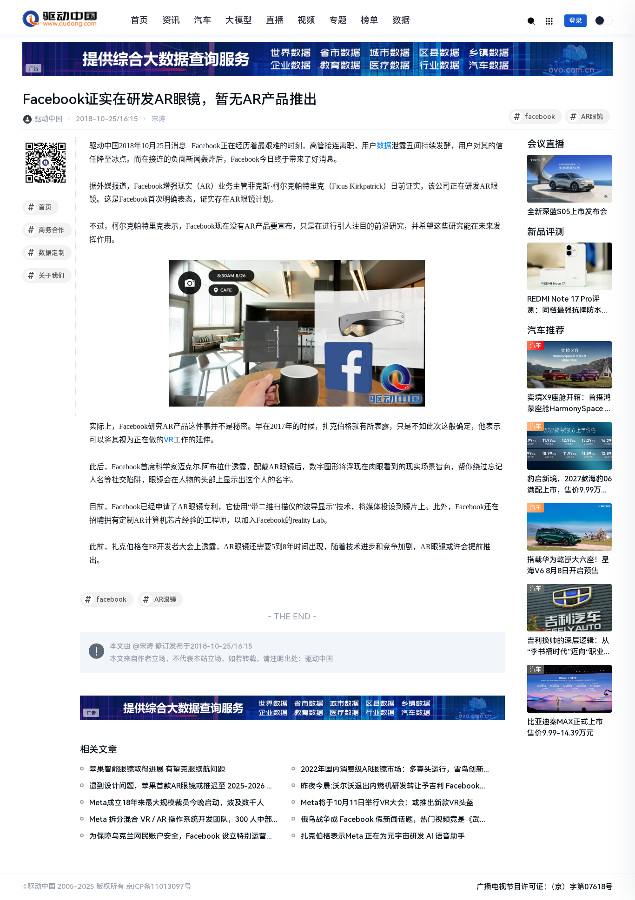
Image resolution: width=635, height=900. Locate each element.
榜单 (369, 20)
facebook (535, 116)
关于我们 (46, 275)
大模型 (238, 20)
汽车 (203, 20)
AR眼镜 (586, 116)
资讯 (171, 20)
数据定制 (46, 252)
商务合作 (46, 230)
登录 (575, 20)
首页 (139, 20)
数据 (401, 20)
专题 (338, 20)
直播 (275, 20)
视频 (306, 20)
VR (168, 439)
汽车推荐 (545, 330)
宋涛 (158, 119)
